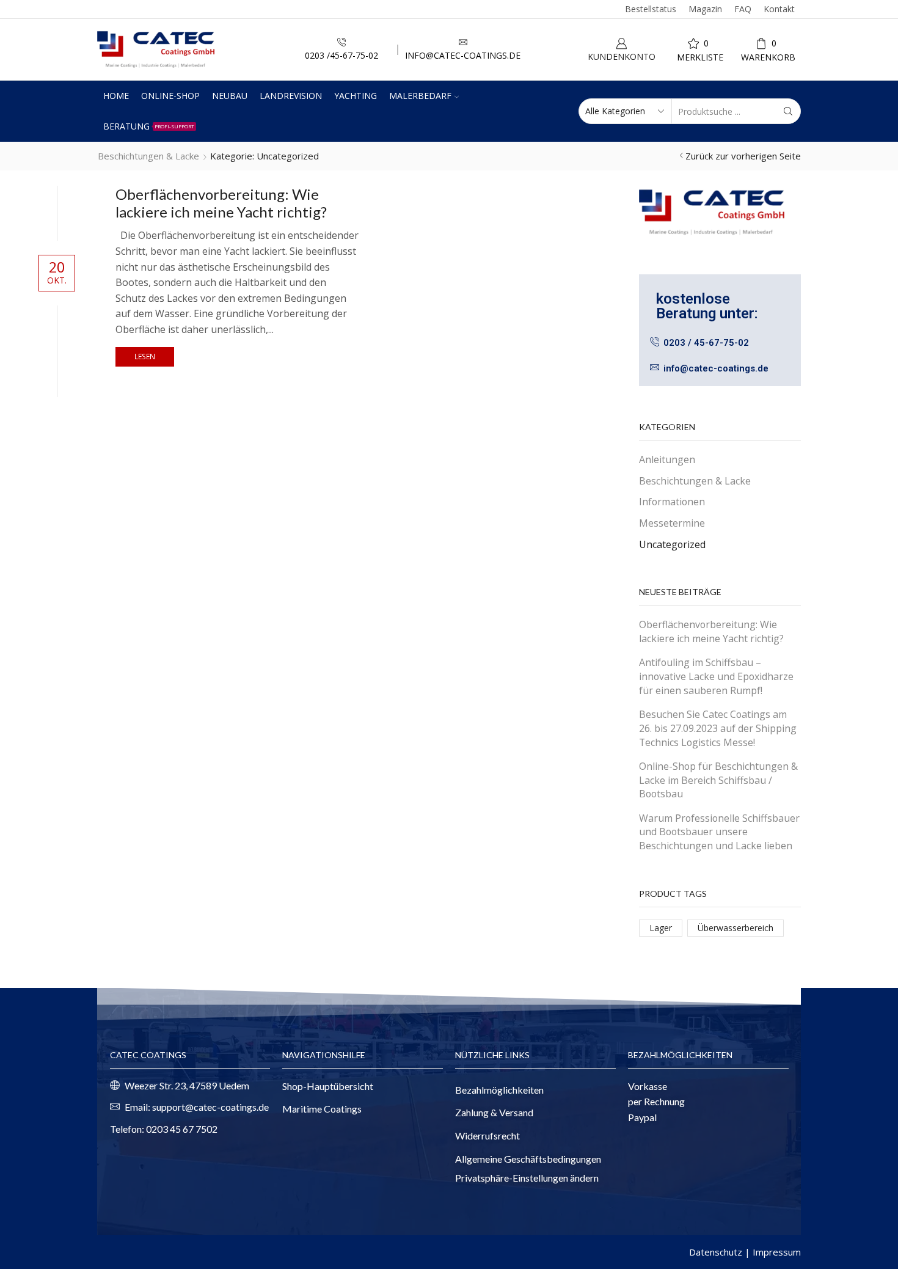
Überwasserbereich (735, 928)
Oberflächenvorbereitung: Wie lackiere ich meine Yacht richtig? (221, 203)
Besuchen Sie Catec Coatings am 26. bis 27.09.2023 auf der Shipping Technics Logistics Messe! (718, 728)
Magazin (705, 9)
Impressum (777, 1252)
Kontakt (779, 9)
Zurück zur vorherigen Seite (743, 156)
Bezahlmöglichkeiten (499, 1089)
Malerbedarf (420, 95)
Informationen (672, 501)
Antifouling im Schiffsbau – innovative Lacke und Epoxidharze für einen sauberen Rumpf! (716, 676)
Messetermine (672, 523)
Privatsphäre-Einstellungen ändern (527, 1177)
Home (116, 95)
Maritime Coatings (322, 1108)
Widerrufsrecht (487, 1135)
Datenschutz (715, 1252)
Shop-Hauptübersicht (327, 1086)
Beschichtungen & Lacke (148, 156)
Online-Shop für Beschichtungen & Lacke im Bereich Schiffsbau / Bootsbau (718, 780)
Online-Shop (170, 95)
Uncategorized (672, 544)
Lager (660, 928)
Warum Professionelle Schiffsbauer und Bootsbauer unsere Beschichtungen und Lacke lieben (719, 832)
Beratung (148, 126)
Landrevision (291, 95)
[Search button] (788, 111)
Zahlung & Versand (494, 1112)
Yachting (355, 95)
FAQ (742, 9)
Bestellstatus (650, 9)
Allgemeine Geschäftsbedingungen (528, 1159)
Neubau (229, 95)
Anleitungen (667, 459)
